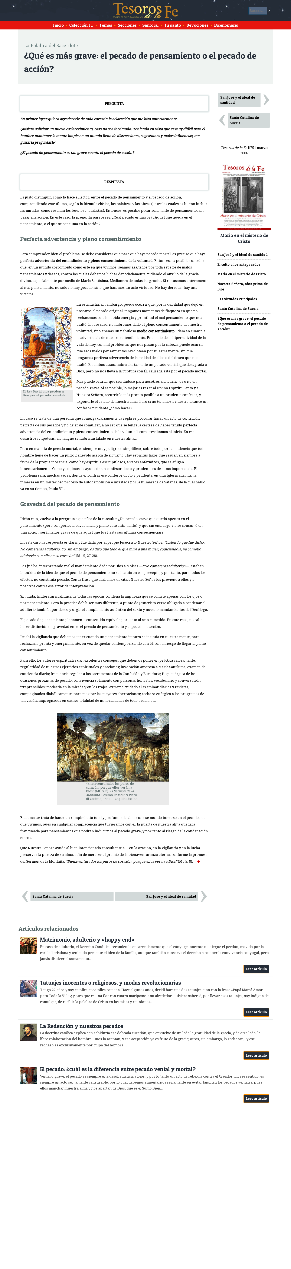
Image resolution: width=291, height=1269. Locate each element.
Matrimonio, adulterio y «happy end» (87, 939)
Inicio (58, 25)
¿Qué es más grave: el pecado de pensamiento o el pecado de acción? (243, 323)
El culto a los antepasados (239, 264)
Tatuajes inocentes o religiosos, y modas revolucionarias (110, 982)
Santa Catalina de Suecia (52, 896)
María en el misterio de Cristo (242, 274)
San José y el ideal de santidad (171, 896)
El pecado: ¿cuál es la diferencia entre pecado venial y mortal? (118, 1069)
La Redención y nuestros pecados (81, 1026)
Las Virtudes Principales (237, 299)
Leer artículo (256, 969)
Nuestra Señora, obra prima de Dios (243, 286)
